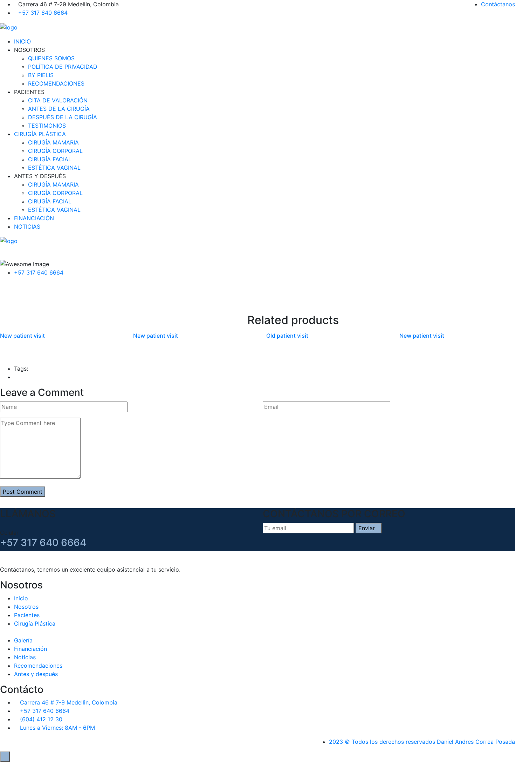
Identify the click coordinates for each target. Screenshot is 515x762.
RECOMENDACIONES (56, 83)
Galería (23, 640)
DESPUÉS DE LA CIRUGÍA (62, 117)
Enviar (366, 528)
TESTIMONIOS (47, 125)
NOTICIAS (27, 226)
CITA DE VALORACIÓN (58, 100)
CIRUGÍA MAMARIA (53, 142)
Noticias (25, 657)
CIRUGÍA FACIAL (49, 159)
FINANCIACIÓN (34, 218)
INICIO (22, 41)
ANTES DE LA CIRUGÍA (59, 108)
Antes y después (36, 673)
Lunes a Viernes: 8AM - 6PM (57, 727)
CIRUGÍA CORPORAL (55, 150)
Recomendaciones (38, 665)
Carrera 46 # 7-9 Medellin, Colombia (68, 702)
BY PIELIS (41, 75)
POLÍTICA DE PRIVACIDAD (62, 66)
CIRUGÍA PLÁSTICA (40, 133)
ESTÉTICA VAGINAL (54, 167)
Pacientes (27, 615)
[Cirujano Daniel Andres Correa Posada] (9, 26)
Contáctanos (498, 4)
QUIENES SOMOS (51, 58)
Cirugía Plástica (34, 623)
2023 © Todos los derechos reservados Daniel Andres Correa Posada (422, 741)
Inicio (21, 598)
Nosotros (26, 606)
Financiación (30, 648)
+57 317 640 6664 (43, 12)
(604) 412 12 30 (41, 719)
